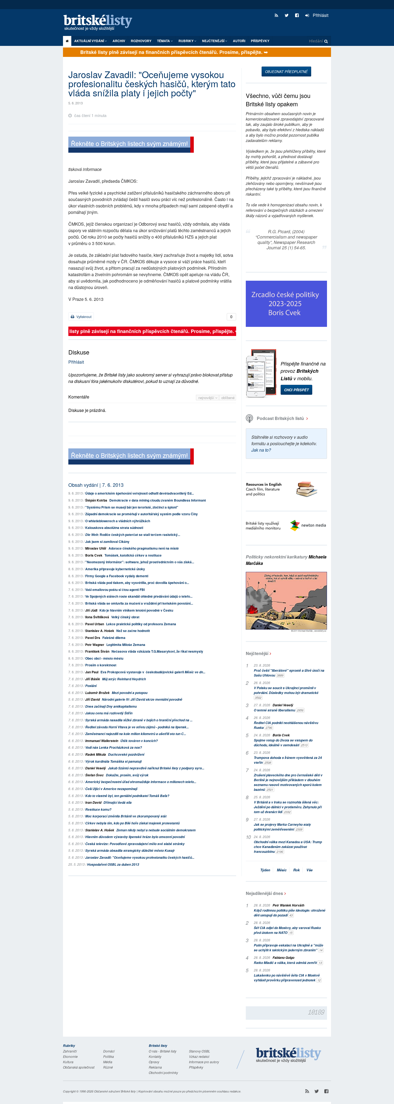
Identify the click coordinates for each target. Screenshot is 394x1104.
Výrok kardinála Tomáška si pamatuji (113, 761)
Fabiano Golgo (283, 957)
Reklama (155, 1067)
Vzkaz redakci (199, 1056)
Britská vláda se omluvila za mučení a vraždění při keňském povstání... (139, 603)
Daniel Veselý (95, 768)
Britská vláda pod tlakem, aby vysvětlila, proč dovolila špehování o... (137, 582)
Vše (309, 869)
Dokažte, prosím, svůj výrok (127, 775)
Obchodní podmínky (163, 1072)
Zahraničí (70, 1051)
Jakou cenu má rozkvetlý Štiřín (108, 713)
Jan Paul (91, 672)
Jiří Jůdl (91, 610)
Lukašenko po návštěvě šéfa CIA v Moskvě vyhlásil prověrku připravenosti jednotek (287, 977)
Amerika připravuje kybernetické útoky (115, 568)
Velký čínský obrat (125, 617)
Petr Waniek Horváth (288, 905)
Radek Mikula (95, 754)
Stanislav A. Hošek (99, 630)
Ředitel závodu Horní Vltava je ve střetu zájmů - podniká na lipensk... (137, 727)
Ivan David (93, 802)
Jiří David (92, 699)
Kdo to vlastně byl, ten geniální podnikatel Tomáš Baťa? (127, 796)
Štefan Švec (94, 775)
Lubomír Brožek (97, 692)
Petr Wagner (94, 644)
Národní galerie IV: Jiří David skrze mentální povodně (142, 699)
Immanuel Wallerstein (101, 741)
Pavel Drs (92, 637)
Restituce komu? (98, 809)
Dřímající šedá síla (117, 802)
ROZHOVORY (141, 40)
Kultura (68, 1061)
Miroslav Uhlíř (95, 548)
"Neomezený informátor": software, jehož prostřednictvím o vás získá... (139, 562)
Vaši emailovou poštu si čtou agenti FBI (115, 589)
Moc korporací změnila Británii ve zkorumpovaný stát (125, 816)
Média (107, 1061)
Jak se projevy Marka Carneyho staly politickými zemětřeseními (282, 827)
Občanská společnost (78, 1067)
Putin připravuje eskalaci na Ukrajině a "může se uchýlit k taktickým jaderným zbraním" (288, 947)
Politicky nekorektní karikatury (286, 560)
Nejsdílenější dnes (264, 893)
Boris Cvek (93, 555)
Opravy (154, 1061)
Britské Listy (288, 1055)
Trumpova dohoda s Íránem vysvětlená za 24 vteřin (288, 760)
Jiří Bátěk (92, 679)
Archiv (119, 40)
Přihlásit (320, 15)
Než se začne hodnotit (133, 630)
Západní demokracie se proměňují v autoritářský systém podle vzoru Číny (141, 513)
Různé (108, 1067)
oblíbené (228, 397)
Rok (296, 869)
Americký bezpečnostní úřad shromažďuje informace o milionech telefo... (140, 782)
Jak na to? (261, 450)
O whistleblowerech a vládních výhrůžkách (117, 520)
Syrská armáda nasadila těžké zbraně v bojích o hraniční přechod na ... (138, 720)
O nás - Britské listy (162, 1051)
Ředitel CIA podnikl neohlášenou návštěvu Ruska (286, 725)
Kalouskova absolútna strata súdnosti (114, 527)
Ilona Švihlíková (97, 617)
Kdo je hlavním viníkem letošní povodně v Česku (136, 610)
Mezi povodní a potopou (129, 692)
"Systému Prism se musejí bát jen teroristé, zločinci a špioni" (131, 507)
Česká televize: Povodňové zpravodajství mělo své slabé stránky (135, 844)
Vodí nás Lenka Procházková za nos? (113, 747)
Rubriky (186, 40)
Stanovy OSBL (199, 1051)
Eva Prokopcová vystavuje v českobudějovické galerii (153, 672)
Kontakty (155, 1056)
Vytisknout (83, 316)
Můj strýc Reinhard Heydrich (124, 679)
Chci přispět (296, 389)
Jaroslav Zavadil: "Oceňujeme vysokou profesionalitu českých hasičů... (139, 857)
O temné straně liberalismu (278, 710)
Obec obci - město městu (104, 658)
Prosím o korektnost (100, 665)
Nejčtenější (257, 653)
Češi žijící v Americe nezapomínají (111, 789)
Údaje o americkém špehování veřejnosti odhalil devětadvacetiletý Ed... (139, 493)
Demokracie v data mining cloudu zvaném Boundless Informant (157, 500)
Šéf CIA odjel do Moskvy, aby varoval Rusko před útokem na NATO (287, 930)
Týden (265, 869)
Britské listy (100, 22)
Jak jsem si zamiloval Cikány (107, 541)
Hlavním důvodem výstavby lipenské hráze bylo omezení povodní (135, 837)
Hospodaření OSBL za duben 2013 (113, 864)
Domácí (108, 1051)
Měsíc (282, 869)
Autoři (239, 40)
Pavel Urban (94, 624)
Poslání (90, 685)
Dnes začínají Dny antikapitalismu (111, 706)
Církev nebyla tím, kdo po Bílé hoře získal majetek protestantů (132, 823)
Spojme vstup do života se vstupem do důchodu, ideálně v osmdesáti (283, 742)
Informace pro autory (204, 1061)
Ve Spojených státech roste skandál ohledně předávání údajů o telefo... (138, 596)
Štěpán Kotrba (96, 500)
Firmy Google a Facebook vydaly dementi (116, 575)
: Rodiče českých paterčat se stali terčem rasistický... (132, 534)
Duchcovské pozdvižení (126, 754)
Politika (108, 1056)
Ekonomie (70, 1056)
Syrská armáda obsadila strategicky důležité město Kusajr (130, 850)
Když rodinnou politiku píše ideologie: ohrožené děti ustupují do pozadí (289, 912)
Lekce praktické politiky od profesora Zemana (141, 624)
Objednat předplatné (286, 71)
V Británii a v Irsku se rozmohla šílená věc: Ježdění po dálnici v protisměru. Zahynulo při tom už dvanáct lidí (288, 807)
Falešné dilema (113, 637)
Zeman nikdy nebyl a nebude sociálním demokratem (156, 830)
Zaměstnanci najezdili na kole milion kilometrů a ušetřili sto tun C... (135, 734)
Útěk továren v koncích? (139, 741)
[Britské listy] (131, 145)
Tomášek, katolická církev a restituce (133, 555)
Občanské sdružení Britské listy (115, 1091)
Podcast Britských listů (280, 418)
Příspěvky (260, 40)
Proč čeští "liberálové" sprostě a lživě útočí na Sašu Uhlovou (289, 673)
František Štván (97, 651)
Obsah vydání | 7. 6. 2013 (96, 484)
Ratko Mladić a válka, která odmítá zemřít (288, 962)
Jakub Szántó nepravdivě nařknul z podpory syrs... (156, 768)
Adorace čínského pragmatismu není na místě (144, 548)
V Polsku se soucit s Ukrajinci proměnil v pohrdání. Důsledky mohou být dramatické (286, 693)
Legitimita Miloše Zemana (125, 644)
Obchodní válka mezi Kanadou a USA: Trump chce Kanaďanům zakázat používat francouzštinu (288, 847)
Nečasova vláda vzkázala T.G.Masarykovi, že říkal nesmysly (157, 651)
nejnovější (206, 397)
